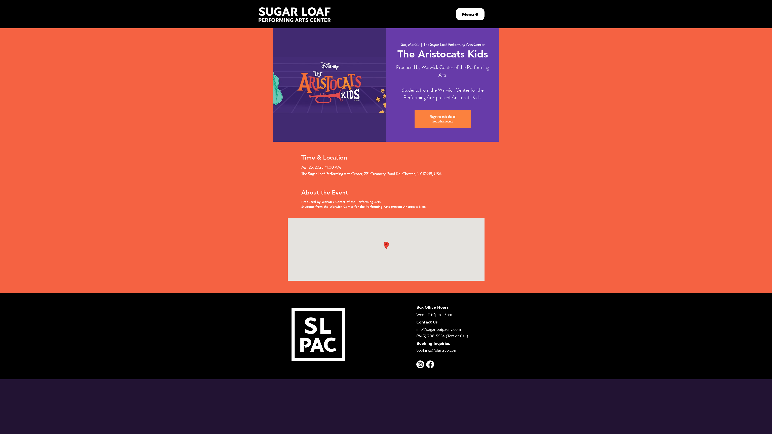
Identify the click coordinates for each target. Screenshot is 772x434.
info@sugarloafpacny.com (438, 329)
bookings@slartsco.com (436, 350)
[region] (295, 14)
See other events (442, 121)
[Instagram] (420, 364)
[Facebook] (430, 364)
